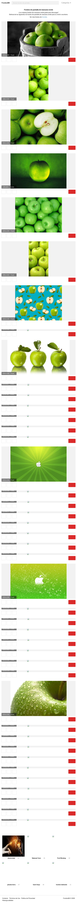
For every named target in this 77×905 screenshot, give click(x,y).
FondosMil (6, 3)
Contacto (5, 898)
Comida (44, 17)
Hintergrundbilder (7, 900)
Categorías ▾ (66, 3)
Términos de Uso (14, 898)
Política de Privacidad (28, 898)
